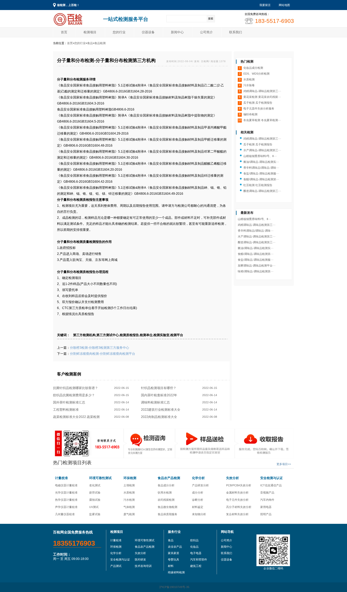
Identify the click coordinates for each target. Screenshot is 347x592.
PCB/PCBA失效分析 (238, 485)
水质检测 (129, 492)
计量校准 (61, 478)
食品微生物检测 (167, 507)
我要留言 (265, 5)
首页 (64, 32)
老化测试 (94, 485)
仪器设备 (148, 32)
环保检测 (129, 478)
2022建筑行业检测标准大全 (161, 409)
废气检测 (129, 514)
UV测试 (94, 507)
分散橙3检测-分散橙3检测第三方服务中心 (99, 347)
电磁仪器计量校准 (66, 485)
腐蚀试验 (94, 499)
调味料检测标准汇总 (156, 402)
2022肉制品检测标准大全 (160, 417)
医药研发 (140, 559)
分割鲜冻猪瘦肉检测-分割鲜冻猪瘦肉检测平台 (102, 353)
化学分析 (198, 478)
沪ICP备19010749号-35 (174, 587)
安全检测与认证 (271, 478)
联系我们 (235, 32)
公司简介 (206, 32)
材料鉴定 (197, 507)
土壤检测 (129, 485)
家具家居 (173, 553)
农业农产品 (175, 546)
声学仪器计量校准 (66, 507)
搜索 (210, 18)
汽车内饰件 (267, 499)
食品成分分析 (166, 485)
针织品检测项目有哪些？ (159, 388)
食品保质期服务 (167, 514)
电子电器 (195, 553)
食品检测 (100, 43)
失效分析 (232, 478)
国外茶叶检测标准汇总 (70, 402)
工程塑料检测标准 (66, 409)
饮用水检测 (165, 492)
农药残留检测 (166, 499)
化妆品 (194, 546)
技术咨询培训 (143, 566)
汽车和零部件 (198, 559)
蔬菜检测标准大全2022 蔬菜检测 (77, 417)
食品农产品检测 (169, 478)
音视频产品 (267, 492)
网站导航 (227, 531)
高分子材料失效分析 (238, 507)
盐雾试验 (94, 514)
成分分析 (197, 492)
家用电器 (265, 507)
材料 (171, 566)
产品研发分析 (200, 485)
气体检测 (129, 507)
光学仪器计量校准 (66, 492)
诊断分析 (197, 499)
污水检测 (129, 499)
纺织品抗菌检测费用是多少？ (74, 395)
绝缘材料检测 (176, 572)
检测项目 (90, 32)
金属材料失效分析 (237, 492)
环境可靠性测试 (100, 478)
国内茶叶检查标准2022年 (160, 395)
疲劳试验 (94, 492)
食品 (90, 43)
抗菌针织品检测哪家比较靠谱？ (76, 388)
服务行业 (174, 531)
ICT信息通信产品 (271, 485)
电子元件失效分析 (237, 499)
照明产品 (265, 514)
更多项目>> (284, 464)
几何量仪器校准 (65, 514)
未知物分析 (199, 514)
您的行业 (119, 32)
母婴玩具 (173, 559)
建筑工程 (195, 566)
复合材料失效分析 (237, 514)
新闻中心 (177, 32)
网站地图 (284, 5)
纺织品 (194, 540)
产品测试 (115, 566)
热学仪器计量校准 (66, 499)
